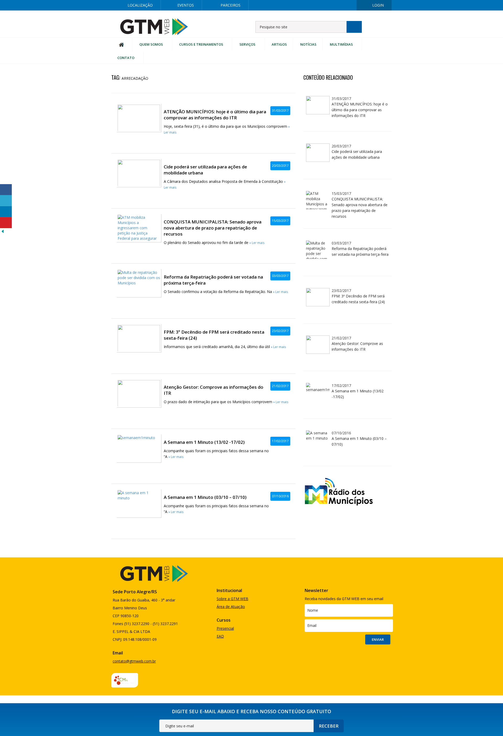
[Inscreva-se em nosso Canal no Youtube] (348, 5)
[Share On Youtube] (6, 222)
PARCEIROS (230, 5)
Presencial (225, 628)
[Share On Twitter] (6, 200)
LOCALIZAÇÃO (140, 5)
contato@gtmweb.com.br (134, 661)
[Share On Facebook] (6, 189)
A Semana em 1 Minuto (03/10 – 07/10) (205, 497)
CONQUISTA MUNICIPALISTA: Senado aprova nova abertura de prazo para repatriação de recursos (212, 228)
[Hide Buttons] (2, 230)
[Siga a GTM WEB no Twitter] (314, 5)
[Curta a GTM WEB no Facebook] (297, 5)
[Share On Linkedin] (6, 211)
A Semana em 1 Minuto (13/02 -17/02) (204, 442)
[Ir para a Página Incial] (154, 26)
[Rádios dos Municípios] (338, 490)
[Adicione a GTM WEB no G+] (331, 5)
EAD (220, 636)
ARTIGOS (279, 44)
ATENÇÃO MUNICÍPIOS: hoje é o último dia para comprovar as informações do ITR (215, 115)
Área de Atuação (231, 606)
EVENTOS (185, 5)
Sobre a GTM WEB (232, 598)
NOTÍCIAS (308, 44)
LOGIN (378, 5)
